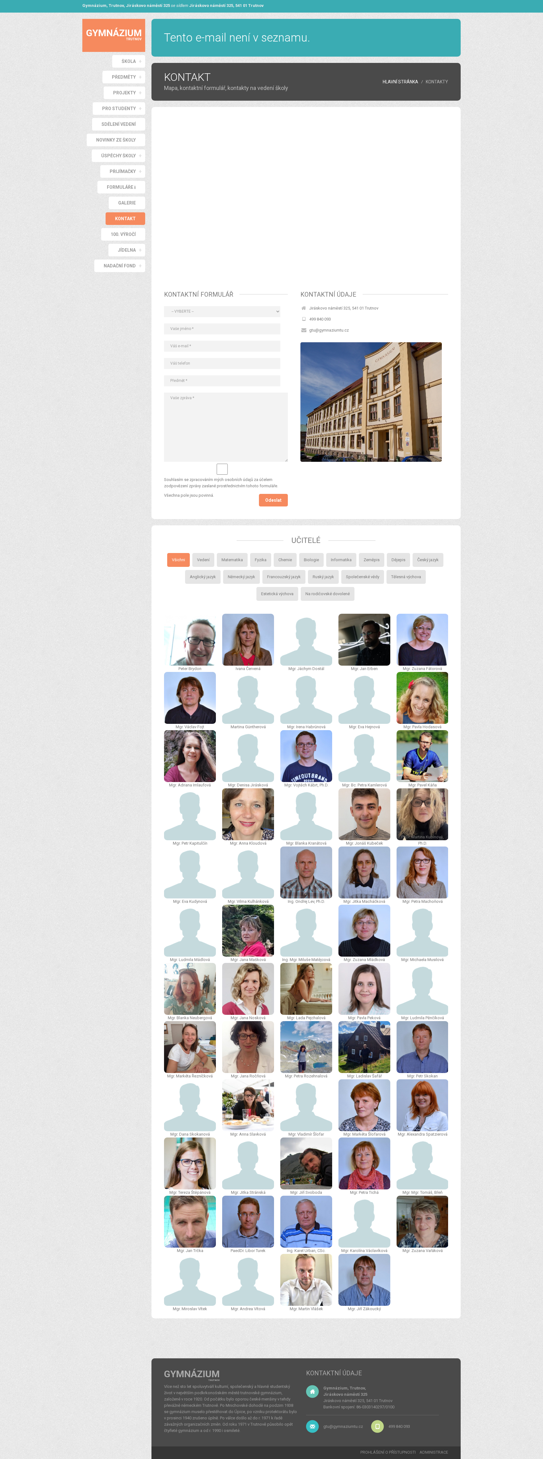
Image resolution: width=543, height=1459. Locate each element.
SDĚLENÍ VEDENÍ (118, 124)
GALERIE (127, 202)
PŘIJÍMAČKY (123, 171)
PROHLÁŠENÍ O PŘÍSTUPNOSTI (388, 1452)
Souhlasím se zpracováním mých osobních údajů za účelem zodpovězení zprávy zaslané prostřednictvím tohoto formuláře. (221, 482)
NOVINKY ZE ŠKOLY (116, 140)
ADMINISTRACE (434, 1452)
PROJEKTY (124, 92)
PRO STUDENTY (119, 108)
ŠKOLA (129, 61)
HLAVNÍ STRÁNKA (400, 81)
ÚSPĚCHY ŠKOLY (118, 155)
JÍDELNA (127, 250)
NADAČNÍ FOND (120, 265)
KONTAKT (125, 218)
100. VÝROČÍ (123, 234)
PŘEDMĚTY (124, 77)
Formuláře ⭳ (121, 187)
